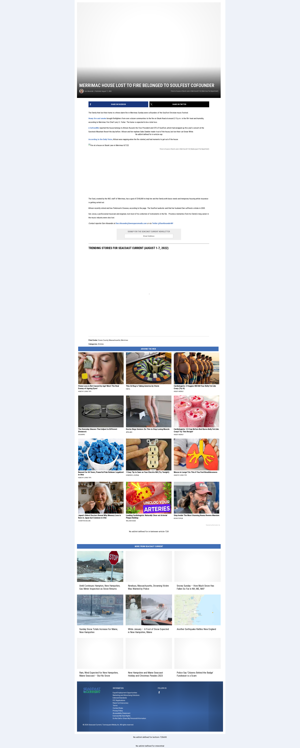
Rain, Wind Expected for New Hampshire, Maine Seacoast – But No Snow (98, 674)
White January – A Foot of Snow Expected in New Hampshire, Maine (148, 631)
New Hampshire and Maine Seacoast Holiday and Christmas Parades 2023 (145, 674)
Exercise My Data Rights (121, 716)
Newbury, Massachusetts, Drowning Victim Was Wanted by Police (148, 587)
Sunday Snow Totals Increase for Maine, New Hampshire (98, 631)
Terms (115, 705)
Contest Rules (118, 708)
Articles (101, 344)
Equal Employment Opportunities (125, 693)
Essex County (103, 340)
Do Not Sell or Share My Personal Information (129, 718)
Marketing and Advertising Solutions (126, 695)
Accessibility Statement (121, 713)
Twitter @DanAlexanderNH (162, 223)
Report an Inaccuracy (120, 703)
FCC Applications (119, 700)
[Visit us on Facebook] (160, 692)
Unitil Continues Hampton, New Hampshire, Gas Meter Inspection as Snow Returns (99, 587)
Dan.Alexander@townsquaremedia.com (131, 223)
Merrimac (124, 340)
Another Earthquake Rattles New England (196, 629)
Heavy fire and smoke (97, 118)
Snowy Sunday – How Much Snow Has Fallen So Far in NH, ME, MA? (195, 587)
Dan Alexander (88, 91)
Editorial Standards (120, 698)
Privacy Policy (118, 711)
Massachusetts (114, 340)
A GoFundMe (93, 128)
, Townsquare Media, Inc (110, 725)
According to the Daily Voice (100, 139)
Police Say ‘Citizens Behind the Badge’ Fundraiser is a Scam (195, 674)
